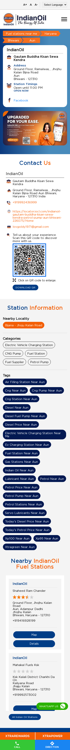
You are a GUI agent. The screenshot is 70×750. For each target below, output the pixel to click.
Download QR (25, 287)
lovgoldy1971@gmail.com (31, 226)
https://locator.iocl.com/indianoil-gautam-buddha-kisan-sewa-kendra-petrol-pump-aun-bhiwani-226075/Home (37, 216)
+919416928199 (24, 620)
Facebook (21, 100)
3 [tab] (42, 141)
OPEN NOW (21, 91)
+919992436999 (25, 202)
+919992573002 (24, 694)
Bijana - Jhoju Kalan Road (23, 325)
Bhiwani (13, 40)
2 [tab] (35, 141)
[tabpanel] (35, 128)
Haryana (51, 33)
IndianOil (20, 583)
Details (34, 643)
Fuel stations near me (21, 33)
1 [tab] (28, 141)
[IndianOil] (25, 19)
